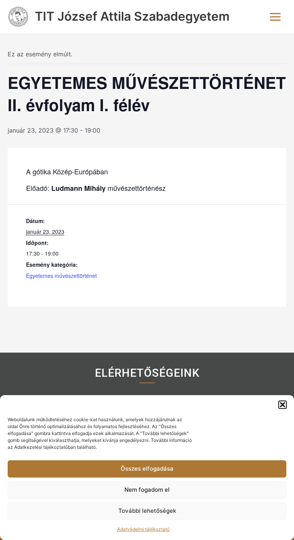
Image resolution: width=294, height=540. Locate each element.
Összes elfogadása (147, 468)
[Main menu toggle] (275, 17)
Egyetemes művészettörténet (61, 275)
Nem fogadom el (147, 489)
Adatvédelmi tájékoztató (143, 529)
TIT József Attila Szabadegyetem (132, 16)
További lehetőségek (147, 510)
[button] (282, 405)
